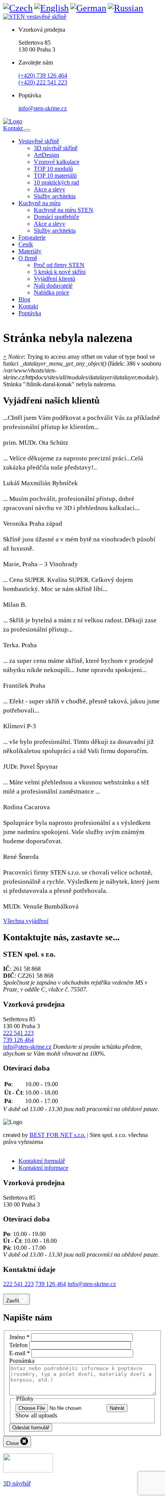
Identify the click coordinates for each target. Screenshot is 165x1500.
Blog (24, 299)
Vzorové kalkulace (56, 162)
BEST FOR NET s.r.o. (58, 1135)
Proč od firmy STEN (59, 265)
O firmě (27, 258)
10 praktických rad (56, 182)
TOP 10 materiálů (55, 175)
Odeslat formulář (30, 1427)
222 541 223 (18, 1033)
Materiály (29, 251)
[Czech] (18, 8)
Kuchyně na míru (39, 203)
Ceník (25, 244)
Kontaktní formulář (41, 1161)
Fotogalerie (32, 237)
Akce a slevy (49, 189)
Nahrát (117, 1408)
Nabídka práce (51, 292)
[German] (88, 8)
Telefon (18, 1345)
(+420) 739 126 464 (42, 75)
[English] (51, 8)
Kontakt (13, 128)
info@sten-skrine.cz (42, 108)
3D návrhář (17, 1483)
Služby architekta (55, 196)
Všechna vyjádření (25, 921)
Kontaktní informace (43, 1168)
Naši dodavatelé (53, 285)
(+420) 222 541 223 (42, 82)
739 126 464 (18, 1040)
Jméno (19, 1337)
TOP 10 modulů (53, 168)
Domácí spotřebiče (56, 217)
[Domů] (12, 121)
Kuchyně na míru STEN (63, 210)
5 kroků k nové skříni (60, 272)
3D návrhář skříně (56, 148)
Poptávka (29, 313)
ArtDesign (46, 155)
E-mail (19, 1353)
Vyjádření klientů (54, 278)
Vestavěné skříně (38, 141)
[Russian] (125, 8)
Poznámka (22, 1360)
